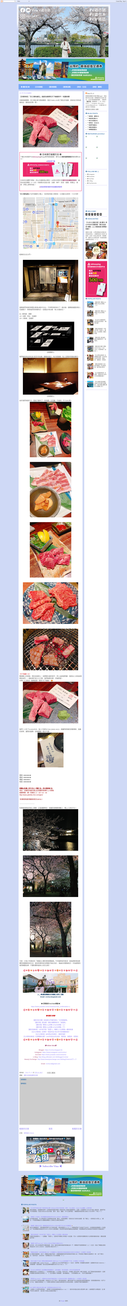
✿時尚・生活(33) (94, 123)
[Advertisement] (96, 401)
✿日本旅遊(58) (93, 120)
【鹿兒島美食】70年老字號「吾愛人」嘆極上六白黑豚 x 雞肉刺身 (50, 1029)
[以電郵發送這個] (48, 1073)
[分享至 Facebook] (53, 1073)
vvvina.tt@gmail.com (53, 1064)
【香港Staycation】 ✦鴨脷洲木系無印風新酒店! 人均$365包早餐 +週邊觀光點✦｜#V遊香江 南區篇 (58, 1278)
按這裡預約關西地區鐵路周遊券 (51, 187)
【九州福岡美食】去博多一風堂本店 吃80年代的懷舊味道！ (100, 374)
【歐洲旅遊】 (53, 87)
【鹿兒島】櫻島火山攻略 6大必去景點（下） (50, 1027)
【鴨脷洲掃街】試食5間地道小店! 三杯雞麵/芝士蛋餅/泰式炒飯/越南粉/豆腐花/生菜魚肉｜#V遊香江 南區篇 (60, 1252)
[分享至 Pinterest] (54, 1073)
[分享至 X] (51, 1073)
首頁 (50, 1129)
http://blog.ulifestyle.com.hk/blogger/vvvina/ (53, 1057)
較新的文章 (24, 1129)
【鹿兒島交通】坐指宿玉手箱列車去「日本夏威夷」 (50, 1020)
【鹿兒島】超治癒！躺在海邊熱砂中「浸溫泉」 (50, 1022)
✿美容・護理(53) (94, 116)
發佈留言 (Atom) (29, 1133)
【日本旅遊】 (39, 87)
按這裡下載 (51, 161)
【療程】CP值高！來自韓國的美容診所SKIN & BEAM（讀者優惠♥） (49, 1217)
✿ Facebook (90, 176)
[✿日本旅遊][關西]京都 (31, 1075)
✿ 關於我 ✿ (25, 87)
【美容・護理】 (97, 87)
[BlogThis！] (49, 1073)
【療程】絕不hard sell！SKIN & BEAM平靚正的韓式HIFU (46, 1243)
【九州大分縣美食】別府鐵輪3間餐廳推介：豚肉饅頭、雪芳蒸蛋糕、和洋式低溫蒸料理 (55, 1270)
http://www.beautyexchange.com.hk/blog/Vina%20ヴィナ (57, 1059)
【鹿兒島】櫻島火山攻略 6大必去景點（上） (50, 1025)
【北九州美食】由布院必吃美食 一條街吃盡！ (50, 1034)
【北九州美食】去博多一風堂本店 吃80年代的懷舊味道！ (50, 1032)
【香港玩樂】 (67, 87)
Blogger (63, 1301)
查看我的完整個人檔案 (92, 109)
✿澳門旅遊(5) (93, 125)
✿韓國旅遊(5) (93, 129)
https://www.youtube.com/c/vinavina (54, 1055)
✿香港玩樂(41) (93, 118)
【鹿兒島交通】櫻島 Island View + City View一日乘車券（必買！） (100, 349)
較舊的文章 (77, 1129)
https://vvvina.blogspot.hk (53, 1050)
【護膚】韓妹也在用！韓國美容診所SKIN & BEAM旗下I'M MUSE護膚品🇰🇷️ (51, 1225)
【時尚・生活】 (81, 87)
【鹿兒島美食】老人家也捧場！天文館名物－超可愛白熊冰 (100, 365)
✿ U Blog (90, 181)
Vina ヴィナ (90, 93)
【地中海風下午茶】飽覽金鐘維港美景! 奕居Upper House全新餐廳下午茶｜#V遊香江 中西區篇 (57, 1261)
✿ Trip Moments (92, 183)
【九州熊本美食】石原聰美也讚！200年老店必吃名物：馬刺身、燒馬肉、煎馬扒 (50, 1036)
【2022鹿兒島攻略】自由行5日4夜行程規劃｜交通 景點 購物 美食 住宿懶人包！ (100, 384)
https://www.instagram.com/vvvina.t (54, 1052)
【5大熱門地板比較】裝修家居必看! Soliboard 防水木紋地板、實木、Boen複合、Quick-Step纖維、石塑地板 (61, 1208)
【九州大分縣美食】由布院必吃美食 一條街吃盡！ (100, 321)
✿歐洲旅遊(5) (93, 127)
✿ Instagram (91, 174)
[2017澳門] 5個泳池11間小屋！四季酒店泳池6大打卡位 (45, 1287)
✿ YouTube (90, 178)
